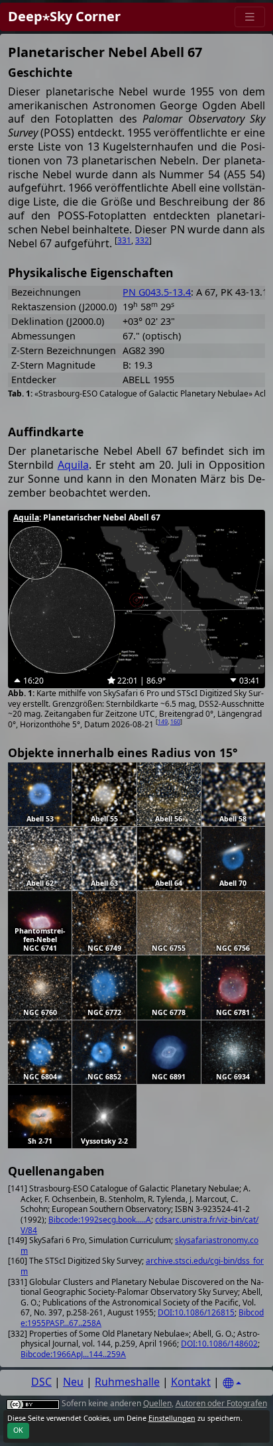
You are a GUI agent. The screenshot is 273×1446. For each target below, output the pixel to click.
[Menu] (250, 17)
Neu (73, 1381)
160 (175, 721)
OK (18, 1430)
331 (124, 240)
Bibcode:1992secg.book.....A (99, 1219)
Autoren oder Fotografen (221, 1403)
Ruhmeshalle (127, 1381)
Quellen (157, 1403)
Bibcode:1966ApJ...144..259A (73, 1354)
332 (142, 240)
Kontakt (191, 1381)
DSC (41, 1381)
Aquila (73, 464)
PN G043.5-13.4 (157, 292)
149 (163, 721)
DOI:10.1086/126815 (196, 1312)
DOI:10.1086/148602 (219, 1343)
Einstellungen (171, 1418)
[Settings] (232, 1383)
